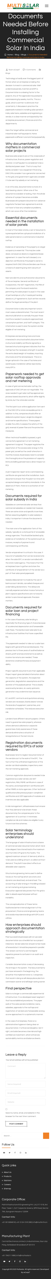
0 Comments (30, 70)
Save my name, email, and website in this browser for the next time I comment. (23, 1114)
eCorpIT (27, 1272)
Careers (7, 1185)
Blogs (8, 73)
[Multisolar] (23, 6)
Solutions (7, 1180)
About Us (7, 1172)
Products (7, 1176)
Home (10, 55)
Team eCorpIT (14, 70)
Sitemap (7, 1189)
